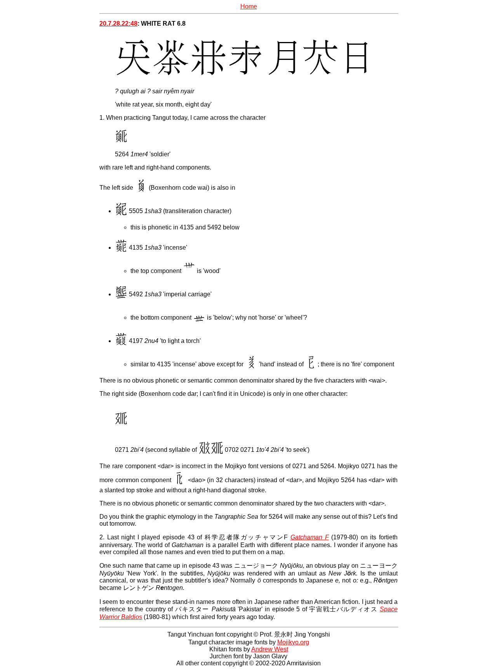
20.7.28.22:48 (118, 23)
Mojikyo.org (293, 642)
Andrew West (269, 649)
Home (248, 6)
